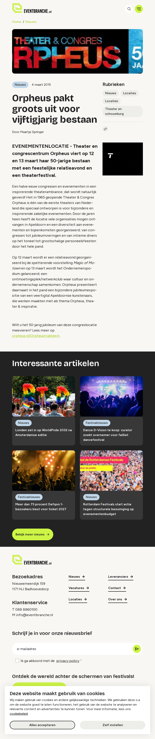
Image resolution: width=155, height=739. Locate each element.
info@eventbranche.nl (34, 615)
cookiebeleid (19, 714)
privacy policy (67, 661)
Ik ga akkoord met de (50, 661)
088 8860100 (26, 609)
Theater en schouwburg (114, 111)
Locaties (129, 93)
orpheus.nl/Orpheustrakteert (36, 336)
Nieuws (30, 22)
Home (16, 22)
